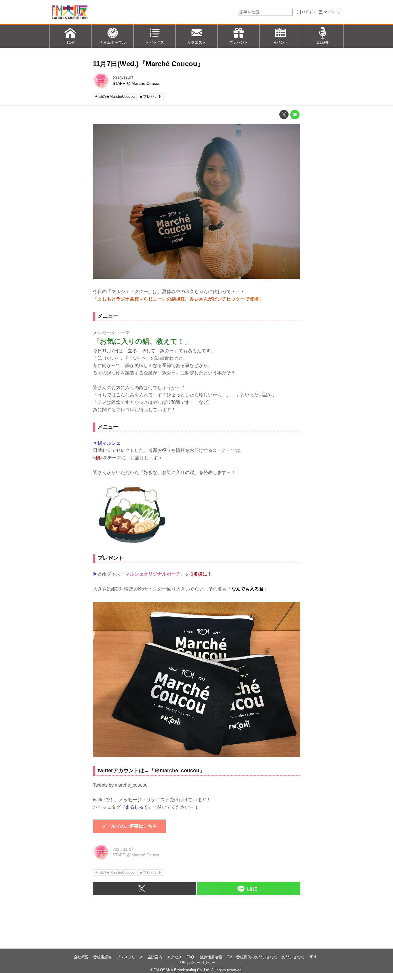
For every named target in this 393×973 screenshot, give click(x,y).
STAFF (118, 83)
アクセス (174, 957)
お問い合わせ (293, 957)
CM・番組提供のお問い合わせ (252, 957)
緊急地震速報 (211, 957)
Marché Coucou (146, 83)
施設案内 (154, 957)
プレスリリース (130, 957)
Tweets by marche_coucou (120, 785)
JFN (312, 957)
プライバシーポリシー (196, 963)
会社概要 (81, 957)
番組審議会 (102, 957)
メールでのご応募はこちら (129, 826)
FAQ (190, 957)
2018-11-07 (122, 78)
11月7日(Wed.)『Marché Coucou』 (148, 64)
